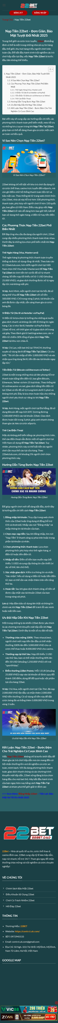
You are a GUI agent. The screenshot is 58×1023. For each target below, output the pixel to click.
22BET (23, 926)
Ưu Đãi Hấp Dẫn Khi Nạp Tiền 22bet (26, 105)
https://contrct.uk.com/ (27, 931)
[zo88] (29, 1017)
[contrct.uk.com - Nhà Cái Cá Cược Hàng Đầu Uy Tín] (29, 5)
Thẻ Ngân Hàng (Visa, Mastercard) (28, 90)
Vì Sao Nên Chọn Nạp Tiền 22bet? (25, 80)
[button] (4, 5)
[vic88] (29, 1009)
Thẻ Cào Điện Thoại (23, 98)
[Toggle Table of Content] (49, 69)
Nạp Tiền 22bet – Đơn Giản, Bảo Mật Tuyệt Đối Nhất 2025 (28, 75)
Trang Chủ (7, 19)
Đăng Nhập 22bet (28, 793)
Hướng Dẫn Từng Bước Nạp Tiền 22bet (28, 101)
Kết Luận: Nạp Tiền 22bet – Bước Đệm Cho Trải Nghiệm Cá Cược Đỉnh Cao (31, 109)
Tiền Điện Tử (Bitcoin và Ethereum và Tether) (32, 95)
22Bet (5, 851)
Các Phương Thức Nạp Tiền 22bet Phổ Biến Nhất (29, 85)
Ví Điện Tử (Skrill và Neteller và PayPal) (30, 93)
